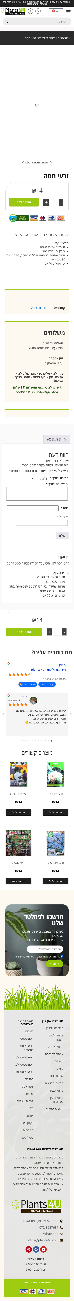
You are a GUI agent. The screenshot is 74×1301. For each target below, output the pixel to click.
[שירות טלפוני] (30, 11)
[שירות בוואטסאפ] (38, 11)
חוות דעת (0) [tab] (56, 439)
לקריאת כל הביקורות (47, 684)
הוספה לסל (24, 202)
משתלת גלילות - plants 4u (48, 669)
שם (64, 507)
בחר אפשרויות (18, 881)
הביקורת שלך (57, 484)
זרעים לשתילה (46, 38)
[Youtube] (43, 1249)
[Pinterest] (29, 1249)
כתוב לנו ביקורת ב (29, 684)
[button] (68, 11)
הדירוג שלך (59, 478)
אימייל (62, 517)
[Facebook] (36, 1249)
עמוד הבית (64, 38)
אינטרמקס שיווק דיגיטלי (37, 1282)
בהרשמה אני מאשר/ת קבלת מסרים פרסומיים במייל (37, 956)
